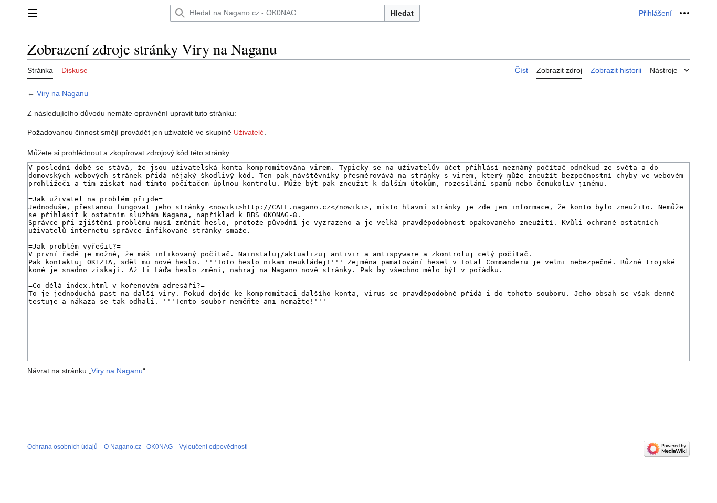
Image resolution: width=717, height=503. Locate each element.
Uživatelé (249, 132)
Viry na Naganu (62, 93)
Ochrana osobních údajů (62, 447)
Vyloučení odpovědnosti (213, 447)
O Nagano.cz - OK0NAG (138, 447)
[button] (32, 13)
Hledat (402, 13)
